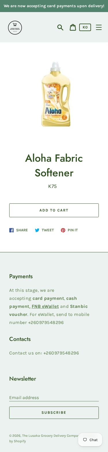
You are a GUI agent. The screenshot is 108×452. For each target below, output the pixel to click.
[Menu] (98, 27)
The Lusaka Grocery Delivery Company (52, 436)
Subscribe (54, 412)
